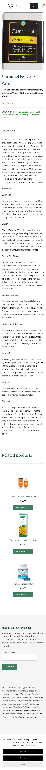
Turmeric (5, 118)
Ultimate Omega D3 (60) (23, 583)
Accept (23, 752)
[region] (23, 752)
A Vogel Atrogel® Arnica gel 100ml (23, 540)
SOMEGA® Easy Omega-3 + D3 (23, 496)
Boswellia (17, 112)
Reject (23, 765)
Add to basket (23, 508)
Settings (23, 758)
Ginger (32, 112)
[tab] (23, 131)
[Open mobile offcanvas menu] (3, 6)
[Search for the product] (34, 6)
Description (9, 130)
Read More (30, 745)
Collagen (25, 112)
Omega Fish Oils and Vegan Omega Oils (24, 115)
